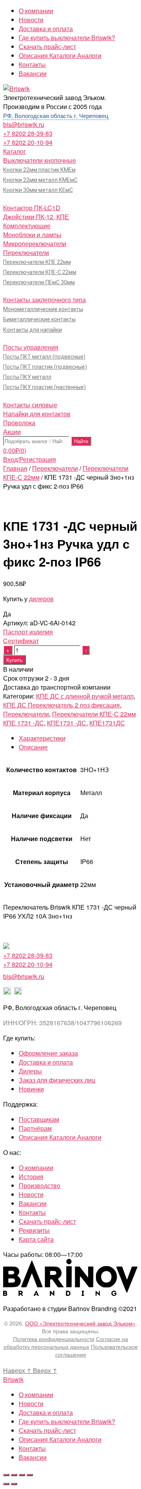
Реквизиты (34, 1230)
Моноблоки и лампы (32, 234)
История (31, 1176)
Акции (12, 431)
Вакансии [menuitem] (33, 1457)
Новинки (31, 1088)
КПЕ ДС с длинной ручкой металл (85, 696)
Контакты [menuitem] (32, 1448)
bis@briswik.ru (23, 124)
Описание (33, 747)
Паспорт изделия (28, 631)
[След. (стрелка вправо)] (14, 1484)
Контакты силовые (30, 404)
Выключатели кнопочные (39, 160)
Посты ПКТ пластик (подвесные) (45, 367)
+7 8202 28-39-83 (27, 133)
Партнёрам (35, 1128)
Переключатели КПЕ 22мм (37, 262)
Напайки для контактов (36, 413)
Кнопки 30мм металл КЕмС (38, 190)
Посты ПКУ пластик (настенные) (44, 387)
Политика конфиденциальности (53, 1339)
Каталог (14, 151)
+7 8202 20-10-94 (27, 142)
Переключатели (26, 252)
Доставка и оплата (46, 28)
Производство (39, 1185)
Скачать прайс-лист (47, 46)
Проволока (19, 422)
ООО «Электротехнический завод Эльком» (80, 1323)
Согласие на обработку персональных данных (66, 1342)
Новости (31, 19)
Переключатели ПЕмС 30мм (39, 282)
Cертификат (21, 640)
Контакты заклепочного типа (44, 299)
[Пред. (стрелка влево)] (6, 1484)
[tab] (78, 738)
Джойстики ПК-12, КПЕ (36, 216)
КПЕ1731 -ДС (66, 722)
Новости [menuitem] (31, 1403)
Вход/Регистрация (29, 459)
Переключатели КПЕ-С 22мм (39, 272)
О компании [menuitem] (36, 1394)
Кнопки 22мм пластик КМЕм (39, 170)
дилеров (41, 598)
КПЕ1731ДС (107, 722)
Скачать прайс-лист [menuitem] (47, 1430)
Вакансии (33, 73)
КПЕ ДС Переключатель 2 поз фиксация (61, 704)
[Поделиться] (14, 1475)
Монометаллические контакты (43, 309)
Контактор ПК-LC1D (31, 207)
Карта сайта (36, 1239)
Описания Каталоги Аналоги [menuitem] (60, 1439)
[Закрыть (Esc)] (6, 1475)
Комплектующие (27, 225)
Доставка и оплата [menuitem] (46, 1412)
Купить (14, 660)
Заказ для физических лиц (57, 1079)
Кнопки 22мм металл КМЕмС (40, 180)
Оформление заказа (48, 1053)
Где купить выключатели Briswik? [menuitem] (67, 1421)
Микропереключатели (34, 243)
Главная (15, 468)
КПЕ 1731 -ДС (23, 722)
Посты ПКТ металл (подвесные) (44, 357)
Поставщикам (39, 1119)
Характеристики (42, 738)
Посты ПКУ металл (27, 377)
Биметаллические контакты (39, 319)
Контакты (32, 64)
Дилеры (30, 1071)
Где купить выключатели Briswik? (67, 37)
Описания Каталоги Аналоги (60, 55)
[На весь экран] (22, 1475)
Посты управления (30, 347)
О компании (36, 10)
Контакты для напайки (32, 330)
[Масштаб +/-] (30, 1475)
